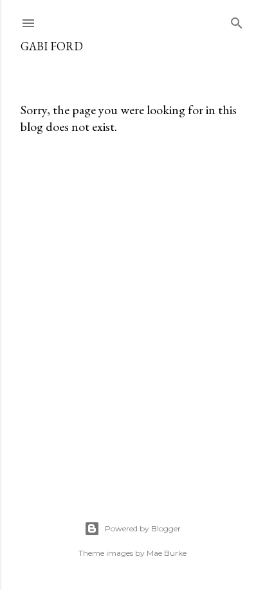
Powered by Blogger (143, 528)
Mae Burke (167, 553)
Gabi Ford (52, 46)
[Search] (236, 20)
